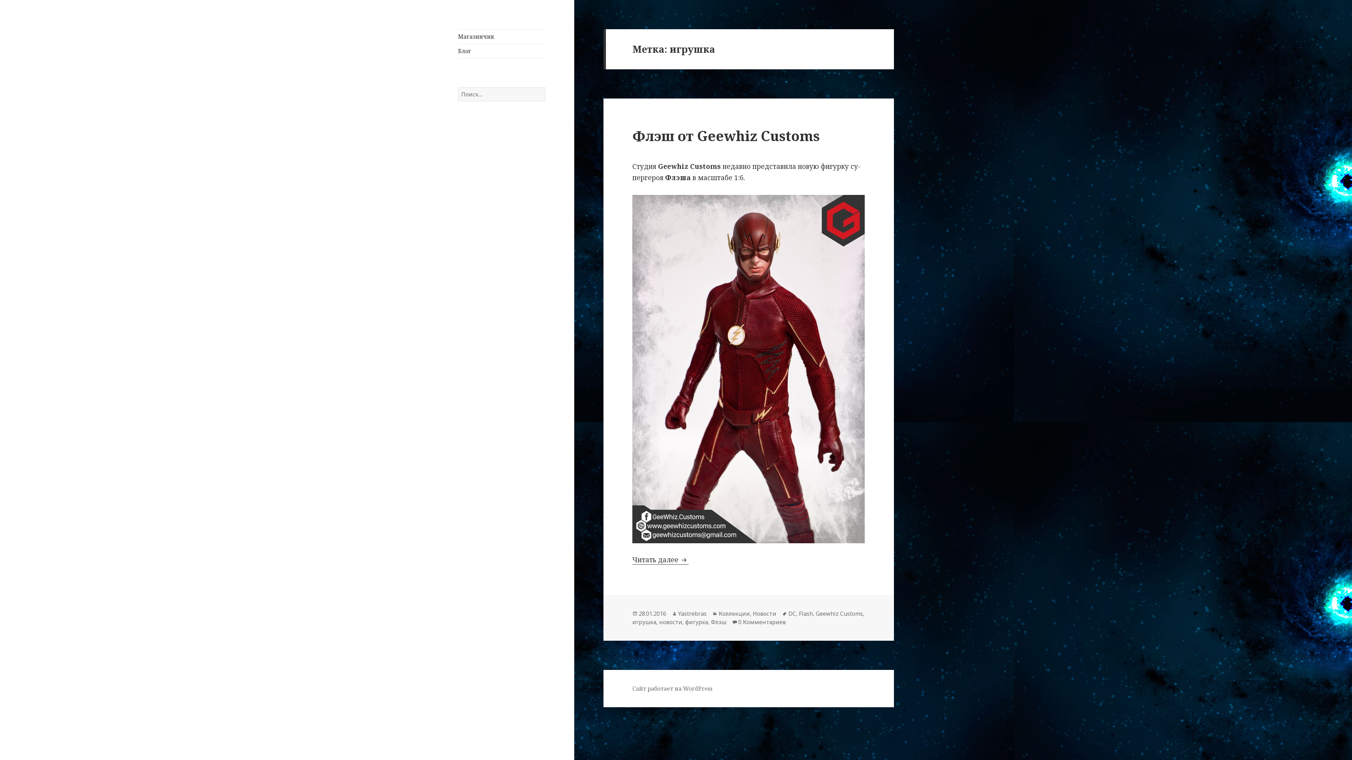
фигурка (696, 622)
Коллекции (734, 614)
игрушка (644, 622)
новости (670, 622)
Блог (464, 51)
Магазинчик (476, 36)
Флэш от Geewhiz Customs (726, 135)
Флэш (718, 622)
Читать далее (660, 559)
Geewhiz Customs (839, 614)
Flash (806, 614)
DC (792, 614)
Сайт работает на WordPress (672, 688)
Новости (764, 614)
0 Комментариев (762, 622)
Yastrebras (692, 614)
